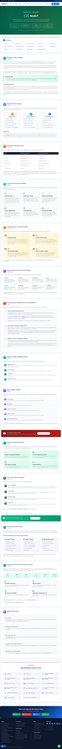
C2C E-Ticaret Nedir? (38, 738)
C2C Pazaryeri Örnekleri (8, 46)
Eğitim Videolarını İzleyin (44, 433)
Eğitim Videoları (33, 3)
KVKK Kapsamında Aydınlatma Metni (39, 725)
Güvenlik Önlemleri (5, 733)
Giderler (6, 49)
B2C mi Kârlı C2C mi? (20, 733)
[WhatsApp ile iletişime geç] (59, 746)
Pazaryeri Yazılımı (18, 3)
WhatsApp (46, 714)
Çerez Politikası (37, 728)
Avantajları (40, 43)
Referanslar (40, 3)
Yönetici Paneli (37, 734)
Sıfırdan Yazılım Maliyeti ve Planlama (22, 736)
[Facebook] (55, 1)
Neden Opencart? (4, 732)
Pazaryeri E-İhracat (26, 3)
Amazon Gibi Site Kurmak (6, 739)
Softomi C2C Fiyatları (38, 737)
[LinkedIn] (55, 724)
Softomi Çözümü (29, 49)
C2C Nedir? (6, 43)
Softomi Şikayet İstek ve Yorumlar (7, 730)
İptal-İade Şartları (37, 727)
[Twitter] (56, 1)
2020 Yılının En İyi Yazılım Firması (7, 727)
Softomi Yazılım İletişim (5, 724)
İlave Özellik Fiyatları (5, 726)
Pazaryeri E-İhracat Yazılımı (21, 726)
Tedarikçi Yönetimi (30, 46)
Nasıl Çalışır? (18, 43)
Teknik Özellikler (4, 729)
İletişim (47, 3)
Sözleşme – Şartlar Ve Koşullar (39, 723)
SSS (44, 3)
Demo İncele (56, 3)
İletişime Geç (37, 714)
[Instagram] (57, 1)
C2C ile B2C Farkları (30, 43)
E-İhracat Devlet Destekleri (6, 742)
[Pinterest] (60, 724)
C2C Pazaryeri (19, 731)
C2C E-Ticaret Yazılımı (19, 49)
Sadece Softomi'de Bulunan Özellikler (7, 736)
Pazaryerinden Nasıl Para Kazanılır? (22, 734)
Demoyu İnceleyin (36, 518)
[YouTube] (60, 1)
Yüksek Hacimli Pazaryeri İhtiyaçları (22, 737)
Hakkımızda (12, 3)
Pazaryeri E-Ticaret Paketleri (21, 723)
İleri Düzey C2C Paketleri (20, 724)
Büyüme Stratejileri (53, 46)
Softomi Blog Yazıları (38, 730)
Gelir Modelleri (52, 43)
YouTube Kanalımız (27, 714)
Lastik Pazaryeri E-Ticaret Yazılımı (7, 740)
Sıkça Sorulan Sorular (42, 49)
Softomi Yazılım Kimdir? (5, 723)
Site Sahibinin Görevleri (19, 46)
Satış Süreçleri (41, 46)
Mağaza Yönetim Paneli (38, 735)
